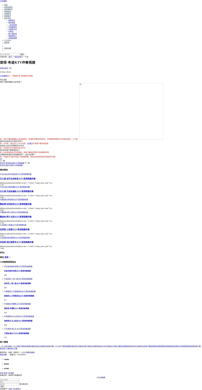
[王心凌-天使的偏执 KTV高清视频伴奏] (15, 187)
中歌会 (10, 31)
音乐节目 (7, 18)
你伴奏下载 (86, 346)
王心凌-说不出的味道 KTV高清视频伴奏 (18, 179)
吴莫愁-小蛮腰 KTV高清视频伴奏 (15, 229)
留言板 (6, 42)
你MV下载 (13, 348)
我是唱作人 (12, 36)
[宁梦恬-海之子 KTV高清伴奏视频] (17, 329)
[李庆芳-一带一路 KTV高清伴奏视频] (18, 279)
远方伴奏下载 (115, 346)
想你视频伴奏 (28, 346)
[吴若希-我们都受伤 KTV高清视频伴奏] (15, 238)
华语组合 (7, 11)
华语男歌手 (8, 9)
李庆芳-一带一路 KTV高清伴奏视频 (17, 283)
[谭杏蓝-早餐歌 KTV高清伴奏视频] (17, 304)
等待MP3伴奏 (135, 346)
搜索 (22, 54)
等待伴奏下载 (145, 346)
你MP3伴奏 (77, 346)
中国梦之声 (12, 29)
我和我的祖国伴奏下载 (192, 346)
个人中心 (7, 40)
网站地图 (3, 354)
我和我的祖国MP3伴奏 (175, 346)
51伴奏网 (3, 1)
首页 (6, 5)
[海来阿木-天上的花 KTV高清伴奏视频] (19, 316)
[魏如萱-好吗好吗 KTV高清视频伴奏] (14, 199)
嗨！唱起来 (12, 34)
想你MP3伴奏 (39, 346)
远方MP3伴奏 (105, 346)
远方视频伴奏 (95, 346)
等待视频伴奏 (125, 346)
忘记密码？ (17, 389)
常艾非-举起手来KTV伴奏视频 (11, 165)
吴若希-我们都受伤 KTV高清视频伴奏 (17, 242)
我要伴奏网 (30, 352)
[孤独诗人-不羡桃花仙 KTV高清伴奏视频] (20, 291)
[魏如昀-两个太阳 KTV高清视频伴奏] (14, 212)
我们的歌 (11, 22)
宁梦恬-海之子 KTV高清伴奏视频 (16, 333)
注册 (10, 389)
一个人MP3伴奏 (6, 346)
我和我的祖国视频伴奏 (158, 346)
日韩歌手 (7, 14)
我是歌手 (11, 20)
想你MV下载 (4, 348)
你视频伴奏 (69, 346)
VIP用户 (30, 143)
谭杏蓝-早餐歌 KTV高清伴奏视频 (16, 308)
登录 (7, 257)
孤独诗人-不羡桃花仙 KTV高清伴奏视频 (19, 296)
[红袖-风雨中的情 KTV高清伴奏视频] (18, 266)
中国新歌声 (12, 27)
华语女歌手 (8, 7)
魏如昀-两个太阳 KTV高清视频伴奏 (16, 217)
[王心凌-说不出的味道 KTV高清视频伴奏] (15, 174)
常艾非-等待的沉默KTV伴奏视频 (12, 163)
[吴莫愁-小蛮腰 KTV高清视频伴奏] (13, 225)
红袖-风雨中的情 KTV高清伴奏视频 (17, 271)
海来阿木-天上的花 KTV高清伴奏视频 (18, 321)
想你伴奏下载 (49, 346)
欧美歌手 (7, 16)
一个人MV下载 (59, 346)
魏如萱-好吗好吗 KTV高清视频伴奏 (16, 204)
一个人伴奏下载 (17, 346)
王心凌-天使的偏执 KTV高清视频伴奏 (17, 191)
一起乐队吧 (12, 25)
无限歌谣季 (12, 38)
